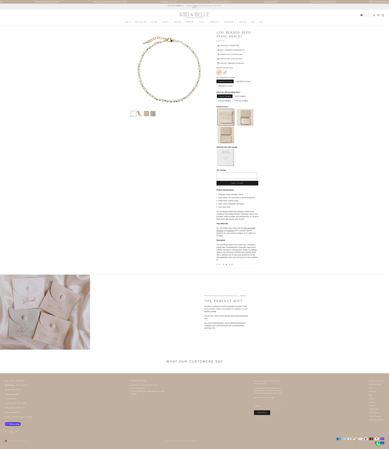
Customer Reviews (12, 394)
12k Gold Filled (219, 72)
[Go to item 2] (140, 113)
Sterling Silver (225, 72)
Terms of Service (375, 416)
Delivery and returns (376, 381)
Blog (370, 395)
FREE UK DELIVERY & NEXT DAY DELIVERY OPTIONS (70, 2)
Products (372, 402)
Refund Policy (374, 413)
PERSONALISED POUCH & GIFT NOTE (282, 2)
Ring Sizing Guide (375, 384)
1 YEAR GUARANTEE (230, 2)
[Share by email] (232, 264)
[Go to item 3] (146, 113)
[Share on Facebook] (223, 264)
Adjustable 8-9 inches (225, 81)
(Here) (195, 5)
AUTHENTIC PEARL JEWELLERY (180, 2)
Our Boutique (10, 385)
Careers (372, 406)
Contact (372, 399)
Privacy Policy (374, 409)
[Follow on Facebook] (6, 432)
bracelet (230, 231)
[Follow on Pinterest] (16, 432)
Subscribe (262, 412)
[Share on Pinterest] (229, 264)
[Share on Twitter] (226, 264)
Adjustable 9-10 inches (243, 81)
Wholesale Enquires (376, 420)
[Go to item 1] (133, 113)
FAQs (371, 388)
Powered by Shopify (190, 440)
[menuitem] (128, 21)
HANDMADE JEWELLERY (128, 2)
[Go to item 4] (153, 113)
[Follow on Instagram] (11, 432)
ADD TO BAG (237, 183)
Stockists (372, 391)
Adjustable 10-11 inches (225, 85)
